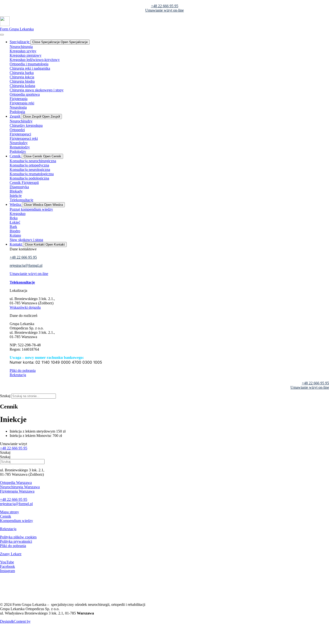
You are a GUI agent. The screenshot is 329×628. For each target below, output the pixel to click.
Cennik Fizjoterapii (24, 182)
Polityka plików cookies (18, 537)
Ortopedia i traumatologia (29, 64)
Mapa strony (9, 512)
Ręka (14, 218)
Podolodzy (18, 151)
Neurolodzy (19, 143)
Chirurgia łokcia (22, 77)
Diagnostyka (19, 187)
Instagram (7, 571)
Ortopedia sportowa (25, 94)
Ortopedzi (17, 130)
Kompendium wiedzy (16, 521)
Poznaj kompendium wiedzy (31, 209)
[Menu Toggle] (2, 34)
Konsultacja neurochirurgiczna (33, 161)
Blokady (16, 191)
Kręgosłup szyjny (23, 51)
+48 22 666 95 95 (164, 6)
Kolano (15, 235)
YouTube (7, 562)
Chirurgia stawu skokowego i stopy (37, 90)
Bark (13, 227)
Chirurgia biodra (22, 81)
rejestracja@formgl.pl (26, 265)
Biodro (15, 231)
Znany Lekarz (10, 554)
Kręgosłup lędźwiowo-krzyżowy (35, 60)
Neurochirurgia (21, 47)
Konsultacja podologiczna (29, 178)
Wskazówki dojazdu (25, 307)
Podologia (17, 112)
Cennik (5, 516)
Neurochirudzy (21, 121)
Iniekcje (16, 196)
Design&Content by (15, 621)
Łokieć (15, 222)
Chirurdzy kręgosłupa (26, 125)
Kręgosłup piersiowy (25, 55)
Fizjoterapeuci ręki (24, 138)
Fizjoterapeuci (20, 134)
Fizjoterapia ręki (22, 103)
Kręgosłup (18, 214)
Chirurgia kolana (22, 86)
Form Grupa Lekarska (17, 29)
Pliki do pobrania (23, 370)
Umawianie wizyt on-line (164, 10)
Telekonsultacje (21, 200)
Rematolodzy (20, 147)
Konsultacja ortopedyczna (29, 165)
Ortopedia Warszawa (16, 483)
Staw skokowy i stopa (26, 240)
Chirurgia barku (22, 73)
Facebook (7, 566)
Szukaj (5, 396)
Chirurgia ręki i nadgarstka (30, 68)
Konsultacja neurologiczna (30, 169)
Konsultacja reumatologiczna (32, 174)
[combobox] (33, 396)
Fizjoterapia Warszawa (17, 491)
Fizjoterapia (18, 99)
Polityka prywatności (16, 541)
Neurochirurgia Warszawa (20, 487)
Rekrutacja (18, 375)
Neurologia (18, 107)
